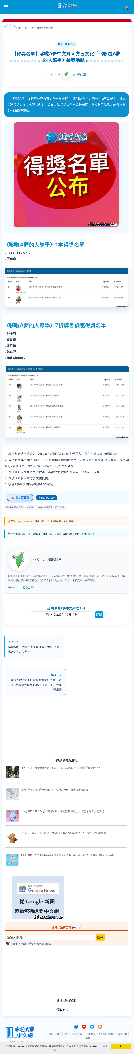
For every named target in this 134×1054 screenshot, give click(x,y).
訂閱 (99, 614)
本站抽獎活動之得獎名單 (52, 507)
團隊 (59, 1034)
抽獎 (31, 507)
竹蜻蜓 (30, 943)
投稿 (88, 1037)
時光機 (22, 943)
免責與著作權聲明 (106, 1034)
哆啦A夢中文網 (26, 27)
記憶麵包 (46, 943)
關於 (51, 1034)
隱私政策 (91, 1034)
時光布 (37, 943)
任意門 (15, 943)
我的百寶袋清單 (47, 497)
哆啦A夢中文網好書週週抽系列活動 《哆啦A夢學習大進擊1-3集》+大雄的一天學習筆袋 (36, 684)
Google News (21, 521)
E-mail (11, 587)
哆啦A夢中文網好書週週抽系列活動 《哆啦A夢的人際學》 (33, 649)
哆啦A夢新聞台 (45, 27)
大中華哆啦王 (79, 74)
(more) (77, 927)
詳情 (91, 533)
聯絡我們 (122, 1034)
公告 (66, 1034)
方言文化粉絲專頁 (90, 454)
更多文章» (29, 587)
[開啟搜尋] (128, 7)
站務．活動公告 (66, 44)
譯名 (81, 1034)
